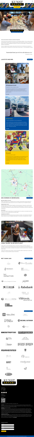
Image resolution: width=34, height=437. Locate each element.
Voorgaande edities (12, 10)
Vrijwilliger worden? (2, 2)
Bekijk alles (29, 59)
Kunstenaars (22, 8)
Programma (14, 8)
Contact (22, 10)
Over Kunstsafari (18, 10)
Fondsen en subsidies (28, 258)
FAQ (11, 8)
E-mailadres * (2, 423)
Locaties (18, 8)
